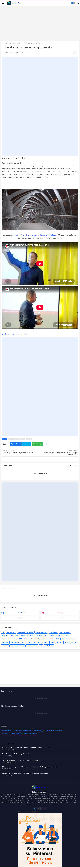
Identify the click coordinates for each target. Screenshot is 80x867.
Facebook (16, 444)
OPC (15, 639)
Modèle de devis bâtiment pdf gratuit (15, 754)
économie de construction (10, 733)
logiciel (73, 642)
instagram (61, 613)
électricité (37, 730)
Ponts (26, 639)
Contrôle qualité (41, 632)
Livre (66, 635)
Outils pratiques (7, 730)
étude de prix (49, 646)
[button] (73, 3)
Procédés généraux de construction (42, 639)
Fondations (14, 635)
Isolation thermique (56, 635)
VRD (22, 642)
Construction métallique (16, 439)
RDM (57, 639)
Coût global (53, 632)
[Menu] (3, 3)
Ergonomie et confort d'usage (52, 730)
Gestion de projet (41, 635)
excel (67, 642)
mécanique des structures (29, 733)
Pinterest (60, 618)
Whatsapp (38, 444)
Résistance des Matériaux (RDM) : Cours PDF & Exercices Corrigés (25, 773)
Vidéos (11, 43)
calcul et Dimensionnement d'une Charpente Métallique (35, 235)
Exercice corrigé (65, 632)
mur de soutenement (17, 646)
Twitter (27, 444)
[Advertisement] (40, 23)
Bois (3, 632)
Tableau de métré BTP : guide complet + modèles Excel (22, 760)
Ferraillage (5, 635)
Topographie (15, 642)
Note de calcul (6, 639)
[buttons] (34, 808)
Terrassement (70, 639)
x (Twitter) (20, 618)
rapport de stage (32, 646)
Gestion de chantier (27, 635)
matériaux (5, 646)
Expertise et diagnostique (23, 730)
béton (52, 642)
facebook (21, 613)
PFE (20, 639)
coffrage (59, 642)
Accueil (4, 43)
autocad (36, 642)
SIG (63, 639)
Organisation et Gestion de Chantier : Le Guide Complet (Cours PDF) (26, 747)
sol (41, 646)
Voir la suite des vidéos (15, 334)
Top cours (5, 642)
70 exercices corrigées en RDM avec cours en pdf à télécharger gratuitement (29, 767)
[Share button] (46, 444)
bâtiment (45, 642)
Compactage (11, 632)
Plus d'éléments (72, 466)
